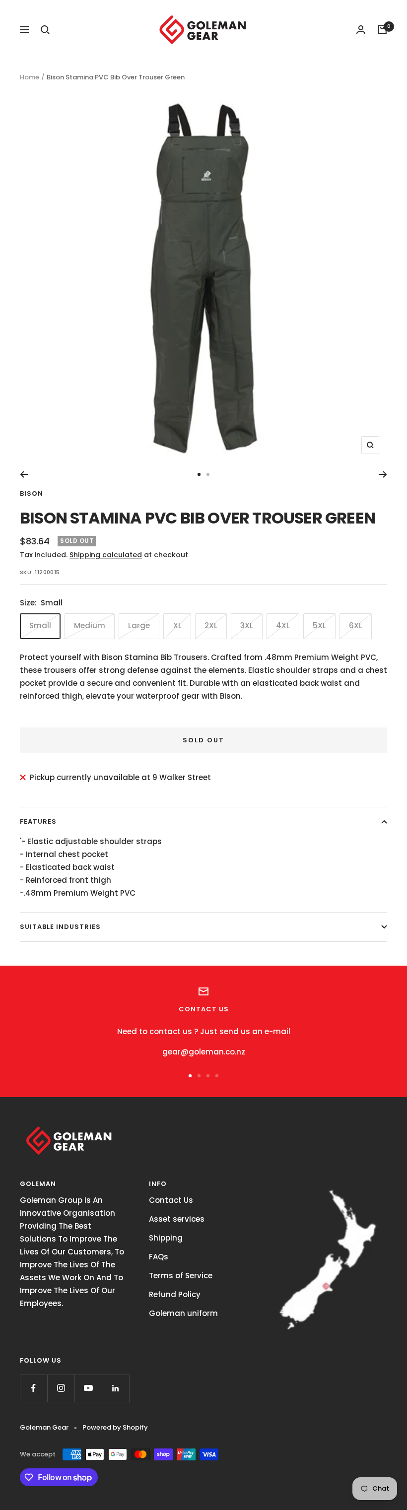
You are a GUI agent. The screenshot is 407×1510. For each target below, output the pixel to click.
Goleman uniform (183, 1313)
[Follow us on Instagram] (60, 1388)
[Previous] (24, 474)
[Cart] (382, 29)
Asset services (176, 1219)
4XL (283, 625)
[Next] (383, 474)
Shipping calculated (105, 555)
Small (40, 625)
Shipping (166, 1238)
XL (177, 625)
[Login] (360, 29)
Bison (31, 493)
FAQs (158, 1256)
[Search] (45, 29)
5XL (319, 625)
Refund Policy (175, 1294)
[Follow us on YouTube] (88, 1388)
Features (38, 821)
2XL (210, 625)
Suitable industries (60, 926)
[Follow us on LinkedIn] (115, 1388)
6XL (355, 625)
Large (139, 625)
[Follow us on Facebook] (33, 1388)
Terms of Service (180, 1275)
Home (29, 77)
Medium (89, 625)
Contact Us (171, 1200)
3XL (246, 625)
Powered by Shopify (115, 1427)
